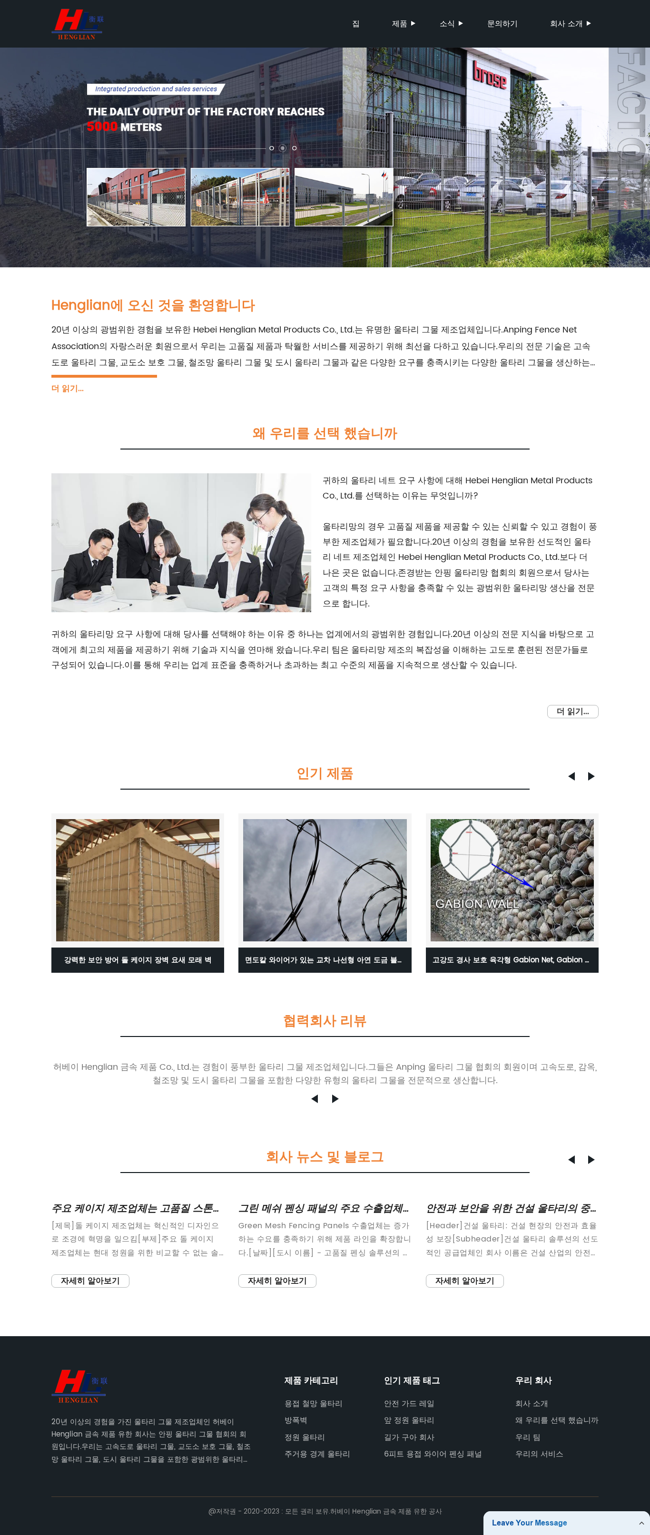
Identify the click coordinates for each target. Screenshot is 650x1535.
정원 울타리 (305, 1437)
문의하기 (502, 24)
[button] (571, 776)
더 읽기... (67, 388)
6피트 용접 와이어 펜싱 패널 (433, 1454)
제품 (399, 24)
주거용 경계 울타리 (317, 1454)
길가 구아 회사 (409, 1437)
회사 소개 (566, 24)
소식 (447, 24)
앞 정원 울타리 (409, 1420)
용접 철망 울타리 (314, 1403)
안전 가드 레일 (409, 1403)
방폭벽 (296, 1420)
